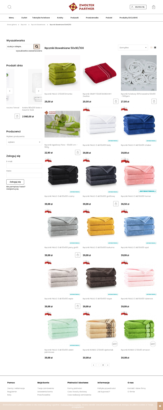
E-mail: (9, 161)
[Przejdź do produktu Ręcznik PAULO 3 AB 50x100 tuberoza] (139, 278)
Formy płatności (74, 388)
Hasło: (9, 171)
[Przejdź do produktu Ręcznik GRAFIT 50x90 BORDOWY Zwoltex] (100, 73)
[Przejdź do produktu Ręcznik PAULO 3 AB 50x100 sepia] (62, 278)
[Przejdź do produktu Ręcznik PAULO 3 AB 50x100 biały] (100, 124)
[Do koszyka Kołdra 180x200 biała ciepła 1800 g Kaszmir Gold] (39, 116)
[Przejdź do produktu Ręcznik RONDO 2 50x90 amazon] (139, 329)
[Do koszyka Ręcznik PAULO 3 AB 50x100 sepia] (77, 306)
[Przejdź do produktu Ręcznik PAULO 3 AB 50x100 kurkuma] (100, 226)
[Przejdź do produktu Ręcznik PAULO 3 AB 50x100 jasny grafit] (62, 226)
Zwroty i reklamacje (16, 388)
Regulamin (12, 391)
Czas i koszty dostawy (77, 391)
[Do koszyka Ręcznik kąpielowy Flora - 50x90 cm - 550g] (77, 152)
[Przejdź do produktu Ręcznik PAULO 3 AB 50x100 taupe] (100, 278)
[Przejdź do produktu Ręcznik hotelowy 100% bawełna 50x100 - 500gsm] (139, 73)
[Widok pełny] (155, 47)
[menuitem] (12, 17)
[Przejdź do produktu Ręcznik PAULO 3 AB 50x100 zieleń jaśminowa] (62, 329)
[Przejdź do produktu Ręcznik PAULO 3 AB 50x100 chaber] (139, 124)
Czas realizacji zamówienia (79, 395)
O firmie (131, 391)
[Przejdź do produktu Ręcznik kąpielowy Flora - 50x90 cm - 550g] (62, 124)
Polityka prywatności (107, 388)
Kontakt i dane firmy (137, 388)
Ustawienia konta (45, 391)
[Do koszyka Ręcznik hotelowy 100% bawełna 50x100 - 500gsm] (154, 101)
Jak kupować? (104, 391)
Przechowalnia (43, 395)
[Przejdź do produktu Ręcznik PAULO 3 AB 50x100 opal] (139, 226)
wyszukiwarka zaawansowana (29, 51)
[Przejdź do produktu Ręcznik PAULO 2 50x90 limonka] (62, 73)
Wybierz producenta (15, 136)
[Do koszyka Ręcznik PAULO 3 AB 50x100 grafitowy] (115, 203)
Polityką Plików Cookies (71, 405)
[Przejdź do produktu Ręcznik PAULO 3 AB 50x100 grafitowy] (100, 175)
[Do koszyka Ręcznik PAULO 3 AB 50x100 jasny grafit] (77, 254)
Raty (9, 395)
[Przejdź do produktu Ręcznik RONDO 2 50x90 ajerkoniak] (100, 329)
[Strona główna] (81, 7)
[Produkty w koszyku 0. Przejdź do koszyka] (154, 7)
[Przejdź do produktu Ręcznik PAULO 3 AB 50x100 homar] (139, 175)
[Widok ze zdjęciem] (151, 47)
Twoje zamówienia (45, 388)
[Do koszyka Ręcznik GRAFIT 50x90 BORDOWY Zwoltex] (115, 101)
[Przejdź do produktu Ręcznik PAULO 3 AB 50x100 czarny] (62, 175)
